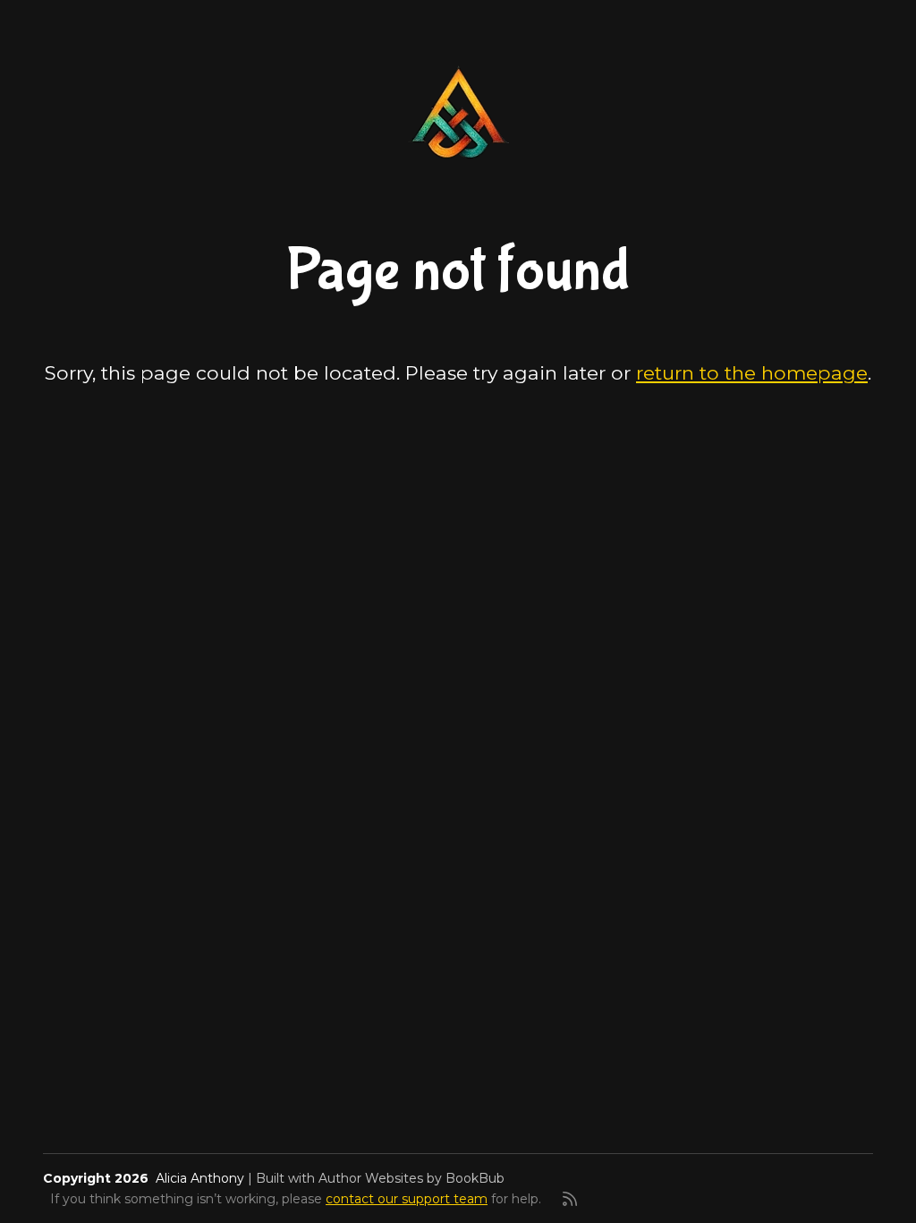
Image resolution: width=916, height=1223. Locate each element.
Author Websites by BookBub (411, 1178)
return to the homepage (752, 372)
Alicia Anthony (200, 1178)
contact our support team (407, 1199)
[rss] (570, 1199)
